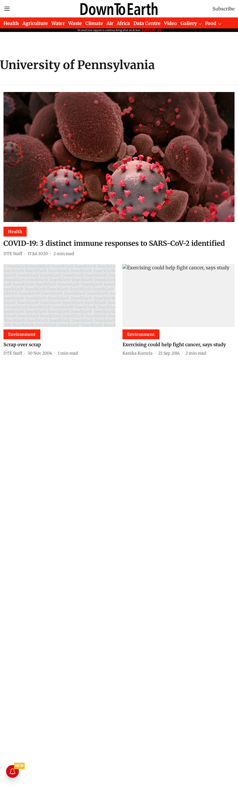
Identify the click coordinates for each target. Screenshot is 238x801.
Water (58, 23)
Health (11, 23)
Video (170, 23)
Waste (75, 23)
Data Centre (147, 23)
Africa (123, 23)
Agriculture (35, 23)
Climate (94, 23)
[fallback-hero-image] (119, 157)
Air (110, 23)
